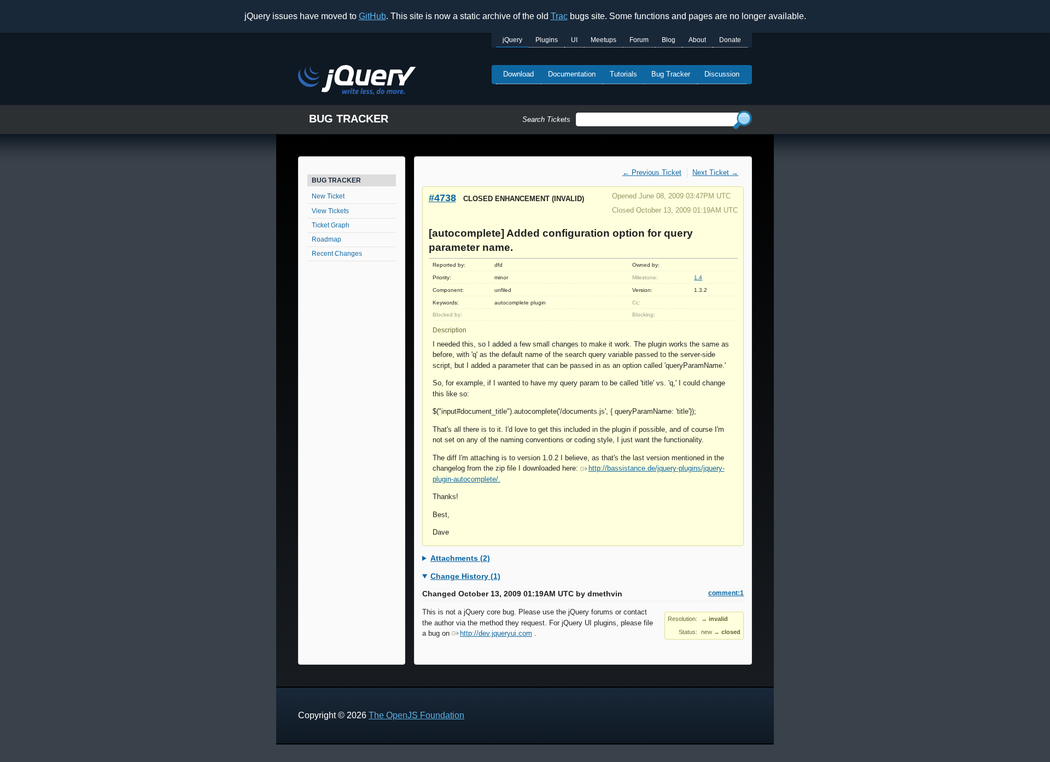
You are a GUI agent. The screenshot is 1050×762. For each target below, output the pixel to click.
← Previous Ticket (651, 172)
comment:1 (726, 593)
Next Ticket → (715, 172)
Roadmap (326, 239)
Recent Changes (337, 253)
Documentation (572, 74)
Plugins (546, 40)
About (697, 40)
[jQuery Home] (357, 81)
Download (518, 74)
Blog (668, 40)
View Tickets (330, 211)
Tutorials (623, 74)
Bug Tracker (670, 74)
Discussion (721, 74)
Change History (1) (465, 576)
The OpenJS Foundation (416, 715)
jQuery (512, 40)
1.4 (698, 277)
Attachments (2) (460, 558)
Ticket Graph (330, 225)
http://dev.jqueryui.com (496, 633)
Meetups (603, 40)
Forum (639, 40)
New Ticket (328, 196)
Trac (559, 16)
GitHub (372, 16)
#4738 (442, 197)
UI (574, 40)
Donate (730, 40)
